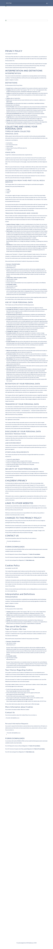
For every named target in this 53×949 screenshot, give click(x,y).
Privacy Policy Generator (30, 67)
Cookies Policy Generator (12, 577)
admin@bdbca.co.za (18, 810)
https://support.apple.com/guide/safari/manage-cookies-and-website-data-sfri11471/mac (26, 701)
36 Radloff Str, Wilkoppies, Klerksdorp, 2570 (26, 814)
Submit (44, 798)
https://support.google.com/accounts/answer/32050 (18, 691)
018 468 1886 (16, 808)
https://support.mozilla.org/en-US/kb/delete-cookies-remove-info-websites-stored (24, 697)
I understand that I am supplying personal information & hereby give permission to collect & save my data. (26, 793)
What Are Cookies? (34, 258)
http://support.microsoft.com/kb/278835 (15, 694)
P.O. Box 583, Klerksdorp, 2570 (21, 812)
